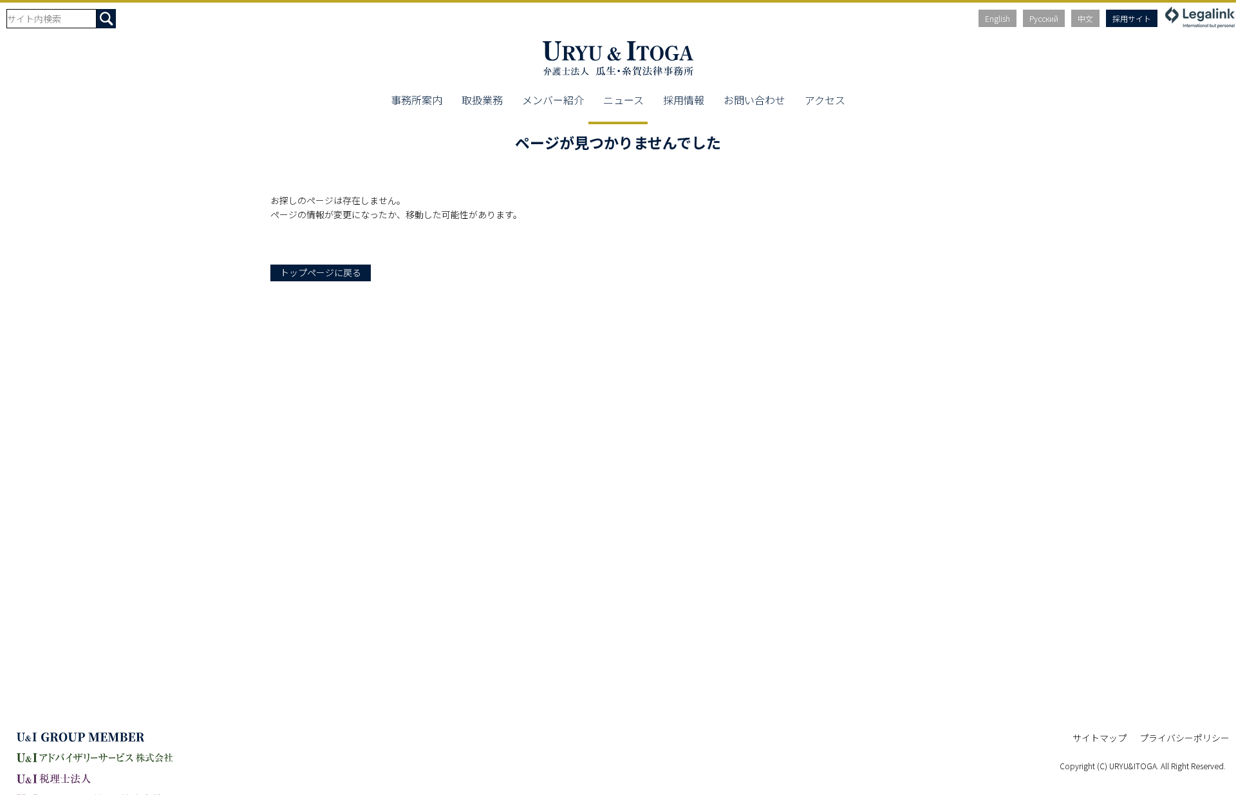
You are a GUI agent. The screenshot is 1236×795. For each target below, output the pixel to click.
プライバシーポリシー (1184, 737)
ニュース (623, 100)
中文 (1085, 18)
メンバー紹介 (553, 100)
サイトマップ (1099, 737)
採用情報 (683, 100)
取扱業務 (482, 100)
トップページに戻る (320, 272)
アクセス (825, 100)
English (997, 18)
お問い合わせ (754, 100)
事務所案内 (416, 100)
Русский (1043, 18)
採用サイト (1131, 18)
